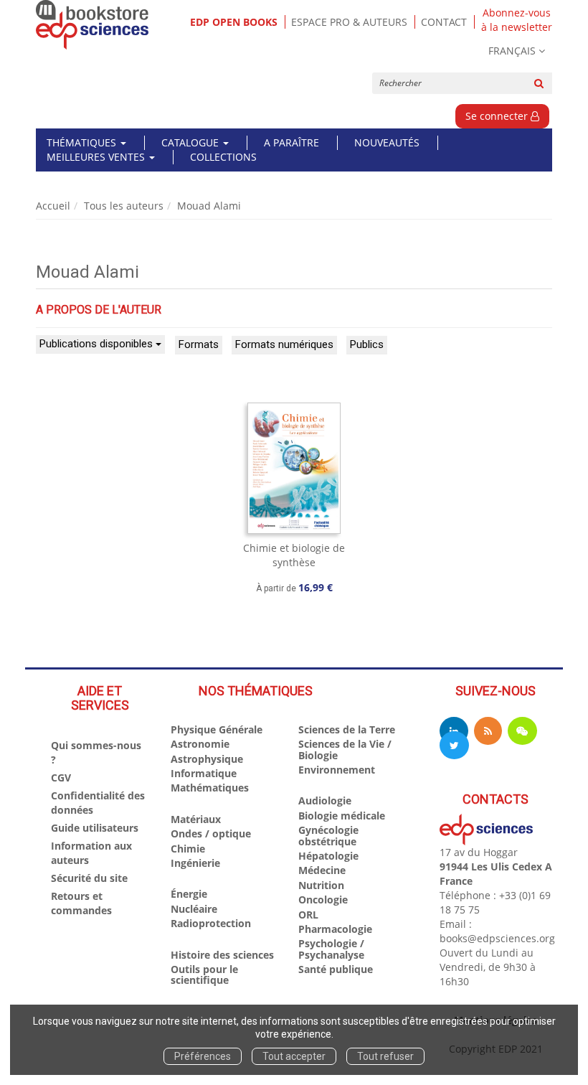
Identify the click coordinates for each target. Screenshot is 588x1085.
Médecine (322, 870)
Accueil (53, 205)
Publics (367, 344)
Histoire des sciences (222, 954)
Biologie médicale (341, 815)
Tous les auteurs (123, 205)
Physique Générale (216, 729)
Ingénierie (195, 863)
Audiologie (324, 800)
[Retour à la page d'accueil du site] (92, 25)
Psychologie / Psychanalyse (331, 948)
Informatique (204, 773)
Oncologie (323, 899)
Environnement (336, 769)
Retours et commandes (81, 903)
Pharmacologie (335, 929)
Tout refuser (385, 1056)
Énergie (189, 893)
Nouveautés (386, 142)
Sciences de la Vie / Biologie (345, 749)
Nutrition (321, 885)
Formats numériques (284, 344)
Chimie (188, 848)
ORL (308, 914)
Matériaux (196, 819)
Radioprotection (211, 923)
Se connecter (498, 116)
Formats (199, 344)
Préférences (202, 1056)
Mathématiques (210, 787)
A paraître (291, 142)
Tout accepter (294, 1056)
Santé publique (335, 969)
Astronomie (200, 744)
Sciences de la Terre (346, 729)
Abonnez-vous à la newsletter (516, 20)
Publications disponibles (97, 343)
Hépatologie (328, 856)
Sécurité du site (89, 878)
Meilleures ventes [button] (97, 157)
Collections (223, 157)
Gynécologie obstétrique (328, 835)
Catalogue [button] (191, 142)
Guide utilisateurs (94, 828)
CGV (61, 777)
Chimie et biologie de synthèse (294, 555)
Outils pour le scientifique (204, 974)
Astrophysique (207, 759)
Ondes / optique (211, 833)
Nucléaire (194, 909)
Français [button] (512, 50)
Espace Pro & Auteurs (349, 22)
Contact (444, 22)
